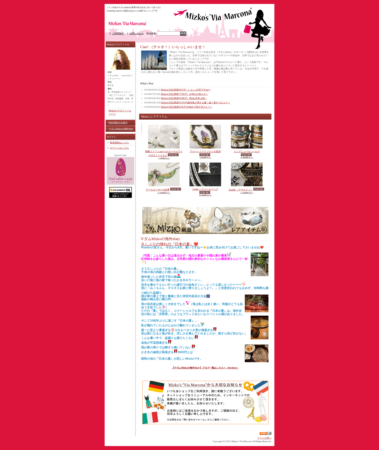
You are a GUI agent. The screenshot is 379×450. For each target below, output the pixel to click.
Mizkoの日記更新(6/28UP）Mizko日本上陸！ (184, 98)
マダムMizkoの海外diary (121, 128)
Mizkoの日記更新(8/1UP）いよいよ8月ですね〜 (185, 89)
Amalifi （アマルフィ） (240, 189)
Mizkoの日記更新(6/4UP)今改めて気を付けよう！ (186, 107)
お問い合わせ (136, 33)
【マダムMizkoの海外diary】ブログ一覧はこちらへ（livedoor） (205, 367)
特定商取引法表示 (118, 122)
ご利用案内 (118, 33)
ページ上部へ (264, 438)
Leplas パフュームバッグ (205, 189)
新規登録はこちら (119, 142)
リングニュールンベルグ (247, 151)
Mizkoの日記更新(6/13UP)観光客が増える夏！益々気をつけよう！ (195, 102)
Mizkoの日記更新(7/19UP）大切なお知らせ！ (184, 94)
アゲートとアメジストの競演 (205, 151)
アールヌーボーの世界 (158, 189)
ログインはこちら (119, 148)
